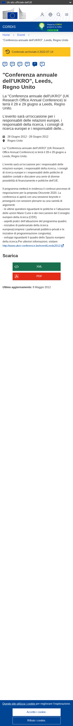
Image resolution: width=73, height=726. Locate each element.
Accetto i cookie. (36, 712)
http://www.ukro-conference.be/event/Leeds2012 (32, 245)
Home (6, 34)
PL (42, 64)
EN (12, 64)
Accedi (42, 14)
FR (27, 64)
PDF (39, 276)
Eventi (21, 34)
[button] (50, 14)
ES (20, 64)
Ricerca (58, 14)
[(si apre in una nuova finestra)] (14, 13)
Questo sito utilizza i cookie (19, 703)
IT (35, 64)
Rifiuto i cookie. (36, 720)
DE (5, 64)
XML (39, 266)
